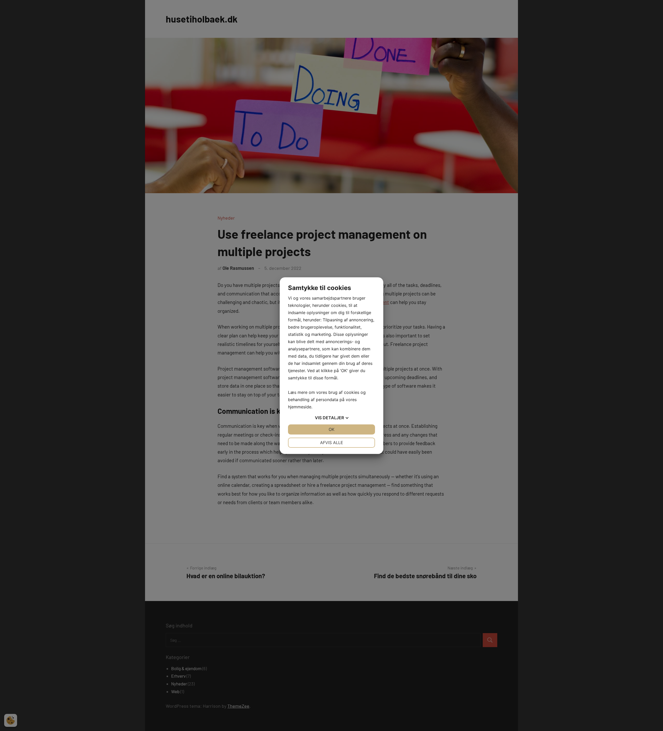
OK (331, 429)
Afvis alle (331, 442)
